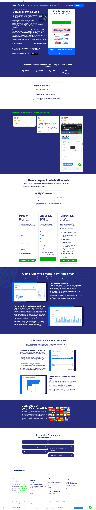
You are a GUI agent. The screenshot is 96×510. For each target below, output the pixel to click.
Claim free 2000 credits (27, 260)
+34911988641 (23, 483)
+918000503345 (21, 490)
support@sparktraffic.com (27, 412)
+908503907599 (22, 492)
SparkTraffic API (52, 493)
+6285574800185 (23, 488)
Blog (55, 5)
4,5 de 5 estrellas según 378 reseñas (66, 1)
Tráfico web (50, 485)
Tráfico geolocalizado (53, 484)
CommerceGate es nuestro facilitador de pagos (38, 492)
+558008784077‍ (23, 486)
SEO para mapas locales (53, 489)
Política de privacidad (70, 487)
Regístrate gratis (78, 5)
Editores (51, 5)
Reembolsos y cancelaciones (72, 488)
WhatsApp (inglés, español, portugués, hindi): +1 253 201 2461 (38, 487)
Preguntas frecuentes (43, 5)
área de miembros (69, 5)
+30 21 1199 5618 (22, 484)
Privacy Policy (60, 507)
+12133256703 (22, 481)
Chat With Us (33, 482)
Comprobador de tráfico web (54, 480)
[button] (30, 5)
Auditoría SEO (51, 487)
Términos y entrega (70, 485)
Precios (36, 5)
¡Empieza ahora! (61, 23)
